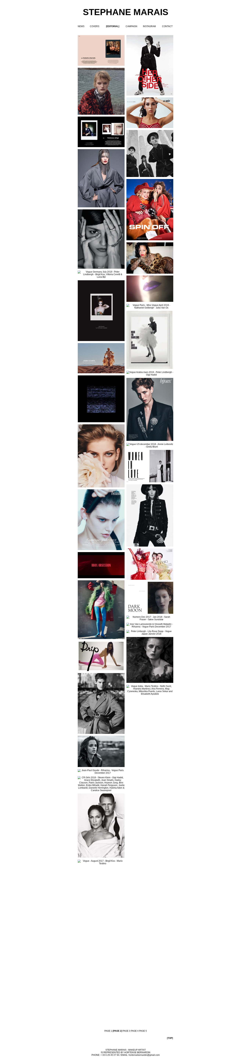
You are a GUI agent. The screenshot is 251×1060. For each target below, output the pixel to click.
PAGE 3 (126, 1031)
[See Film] (150, 288)
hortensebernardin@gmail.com (144, 1055)
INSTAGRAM (149, 26)
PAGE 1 (108, 1031)
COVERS (94, 26)
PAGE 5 (143, 1031)
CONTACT (167, 26)
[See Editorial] (101, 310)
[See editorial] (101, 784)
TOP (170, 1038)
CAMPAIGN (131, 26)
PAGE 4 (135, 1031)
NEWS (81, 26)
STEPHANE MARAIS (125, 12)
